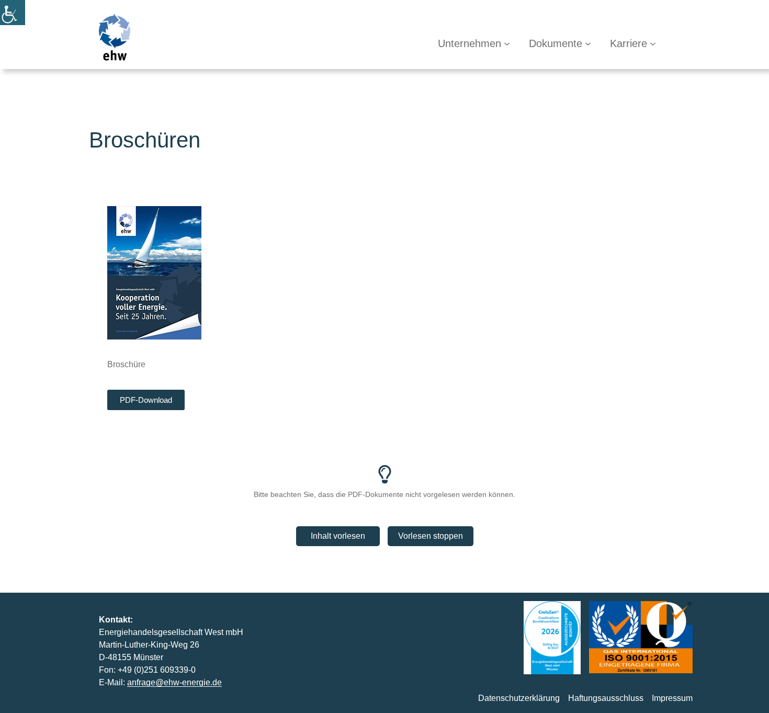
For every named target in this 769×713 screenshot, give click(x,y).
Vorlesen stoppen (430, 535)
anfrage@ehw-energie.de (174, 682)
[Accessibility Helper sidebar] (12, 12)
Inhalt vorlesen (338, 535)
